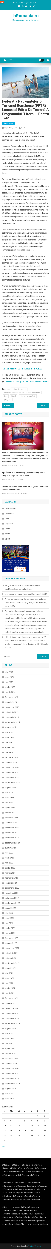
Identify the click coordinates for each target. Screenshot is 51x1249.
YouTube (30, 382)
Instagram (19, 382)
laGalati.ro (31, 1186)
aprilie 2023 (10, 868)
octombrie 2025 (12, 717)
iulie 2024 (9, 793)
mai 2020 (9, 1043)
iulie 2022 (9, 913)
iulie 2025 (9, 732)
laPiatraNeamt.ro (9, 1175)
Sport (7, 539)
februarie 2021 (11, 998)
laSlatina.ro (15, 1221)
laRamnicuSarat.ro (32, 1196)
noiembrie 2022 (11, 893)
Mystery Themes (34, 1246)
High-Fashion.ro (24, 1175)
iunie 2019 (9, 1099)
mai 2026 (9, 682)
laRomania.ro (26, 15)
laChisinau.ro (37, 1172)
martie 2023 (10, 873)
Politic (7, 529)
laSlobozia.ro (26, 1221)
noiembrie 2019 (11, 1073)
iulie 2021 (9, 973)
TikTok (38, 382)
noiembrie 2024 (11, 772)
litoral (13, 396)
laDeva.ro (41, 1189)
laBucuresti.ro (21, 1183)
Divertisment (8, 123)
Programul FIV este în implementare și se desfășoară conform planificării (22, 587)
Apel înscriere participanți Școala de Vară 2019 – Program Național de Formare (24, 474)
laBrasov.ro (7, 1207)
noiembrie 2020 (11, 1013)
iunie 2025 (9, 737)
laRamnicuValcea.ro (10, 1200)
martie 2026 (10, 692)
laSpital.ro (26, 1165)
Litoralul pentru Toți (27, 396)
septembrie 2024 (12, 782)
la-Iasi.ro (16, 1207)
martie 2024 (10, 813)
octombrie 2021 (12, 958)
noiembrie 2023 (11, 833)
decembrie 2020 (12, 1008)
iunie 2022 (9, 918)
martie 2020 (10, 1054)
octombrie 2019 (12, 1078)
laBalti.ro (35, 1175)
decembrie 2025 (12, 707)
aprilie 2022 (10, 928)
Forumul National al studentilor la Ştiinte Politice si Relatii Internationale (25, 488)
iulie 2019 (9, 1094)
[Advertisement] (25, 42)
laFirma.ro (30, 1168)
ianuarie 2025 (11, 762)
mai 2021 (9, 983)
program (7, 399)
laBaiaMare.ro (27, 1214)
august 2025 (10, 727)
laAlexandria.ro (30, 1210)
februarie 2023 (11, 878)
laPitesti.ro (17, 1196)
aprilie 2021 (10, 988)
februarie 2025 (11, 757)
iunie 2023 (9, 858)
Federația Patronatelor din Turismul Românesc (22, 393)
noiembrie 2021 (11, 953)
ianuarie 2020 (11, 1064)
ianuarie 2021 (11, 1003)
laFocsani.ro (7, 1193)
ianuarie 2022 (11, 943)
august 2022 (10, 908)
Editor (20, 480)
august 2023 (10, 848)
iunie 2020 (9, 1038)
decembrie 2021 (12, 948)
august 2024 (10, 788)
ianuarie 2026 (11, 702)
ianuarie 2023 (11, 883)
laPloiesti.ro (42, 1186)
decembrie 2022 (12, 888)
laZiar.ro (21, 1168)
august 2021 (10, 968)
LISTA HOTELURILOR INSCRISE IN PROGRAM (22, 369)
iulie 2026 (9, 672)
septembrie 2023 (12, 843)
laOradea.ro (7, 1196)
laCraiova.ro (21, 1186)
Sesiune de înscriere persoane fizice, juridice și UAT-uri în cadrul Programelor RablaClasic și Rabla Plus (44, 406)
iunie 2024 (9, 798)
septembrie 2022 (12, 903)
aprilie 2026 (10, 687)
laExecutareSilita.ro (22, 1172)
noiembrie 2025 (11, 712)
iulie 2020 (9, 1033)
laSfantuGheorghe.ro (30, 1207)
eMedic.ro (6, 1165)
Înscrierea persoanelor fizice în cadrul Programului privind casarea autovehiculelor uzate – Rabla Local (10, 406)
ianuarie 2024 (11, 823)
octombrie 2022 (12, 898)
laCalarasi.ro (30, 1189)
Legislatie (9, 524)
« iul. (4, 1147)
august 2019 (10, 1089)
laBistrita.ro (39, 1214)
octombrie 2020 (12, 1018)
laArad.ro (6, 1214)
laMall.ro (13, 1168)
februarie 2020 (11, 1059)
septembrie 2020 (12, 1023)
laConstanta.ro (8, 1186)
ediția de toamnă (19, 389)
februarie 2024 (11, 818)
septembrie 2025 (12, 722)
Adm (23, 128)
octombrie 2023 (12, 838)
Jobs (7, 519)
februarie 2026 (11, 697)
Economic (9, 514)
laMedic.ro (16, 1165)
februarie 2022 (11, 938)
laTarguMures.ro (22, 1224)
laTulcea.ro (35, 1224)
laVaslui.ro (7, 1210)
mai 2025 (9, 742)
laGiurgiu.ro (18, 1193)
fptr (5, 396)
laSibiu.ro (6, 1221)
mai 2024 (9, 803)
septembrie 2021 (12, 963)
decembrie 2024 (12, 767)
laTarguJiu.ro (8, 1224)
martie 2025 (10, 752)
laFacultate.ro (41, 1168)
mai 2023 (9, 863)
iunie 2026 (9, 677)
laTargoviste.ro (38, 1221)
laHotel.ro (36, 1165)
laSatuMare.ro (39, 1217)
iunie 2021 (9, 978)
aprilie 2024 (10, 808)
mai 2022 (9, 923)
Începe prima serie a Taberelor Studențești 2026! (26, 594)
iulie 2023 (9, 853)
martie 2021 (10, 993)
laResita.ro (28, 1217)
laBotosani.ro (7, 1217)
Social (7, 534)
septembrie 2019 (12, 1084)
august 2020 (10, 1028)
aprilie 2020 (10, 1048)
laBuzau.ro (20, 1189)
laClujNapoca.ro (34, 1183)
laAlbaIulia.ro (17, 1210)
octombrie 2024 (12, 777)
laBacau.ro (15, 1214)
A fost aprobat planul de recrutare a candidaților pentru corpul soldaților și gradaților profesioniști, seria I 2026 (26, 602)
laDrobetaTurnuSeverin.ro (31, 1200)
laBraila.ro (19, 1217)
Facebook (9, 382)
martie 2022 (10, 933)
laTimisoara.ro (8, 1189)
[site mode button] (41, 60)
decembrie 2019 (12, 1069)
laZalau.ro (44, 1224)
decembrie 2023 (12, 828)
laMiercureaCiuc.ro (32, 1193)
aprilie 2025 (10, 747)
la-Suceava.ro (8, 1172)
